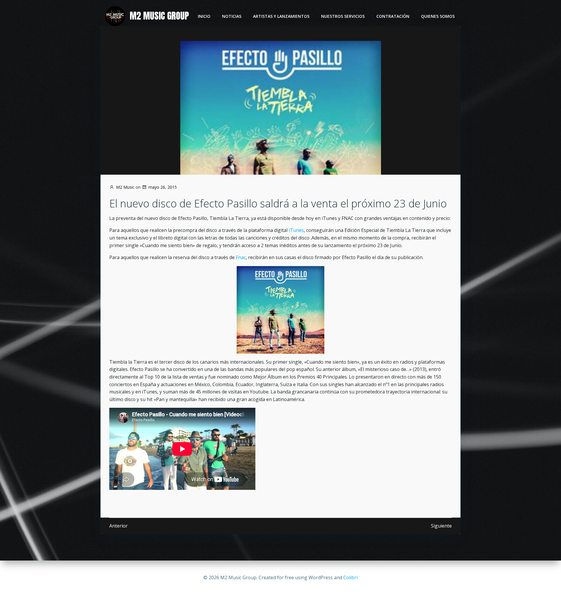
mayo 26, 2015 (162, 187)
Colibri (350, 577)
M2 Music (125, 187)
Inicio (204, 16)
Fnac (241, 257)
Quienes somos (438, 16)
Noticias (231, 16)
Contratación (392, 16)
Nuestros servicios (343, 16)
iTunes (296, 230)
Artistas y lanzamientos (281, 16)
